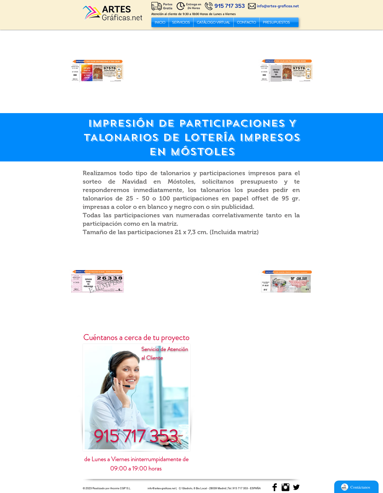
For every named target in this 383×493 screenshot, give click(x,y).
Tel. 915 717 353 (238, 488)
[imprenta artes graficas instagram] (285, 487)
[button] (181, 22)
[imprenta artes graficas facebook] (275, 487)
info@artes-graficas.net (162, 488)
